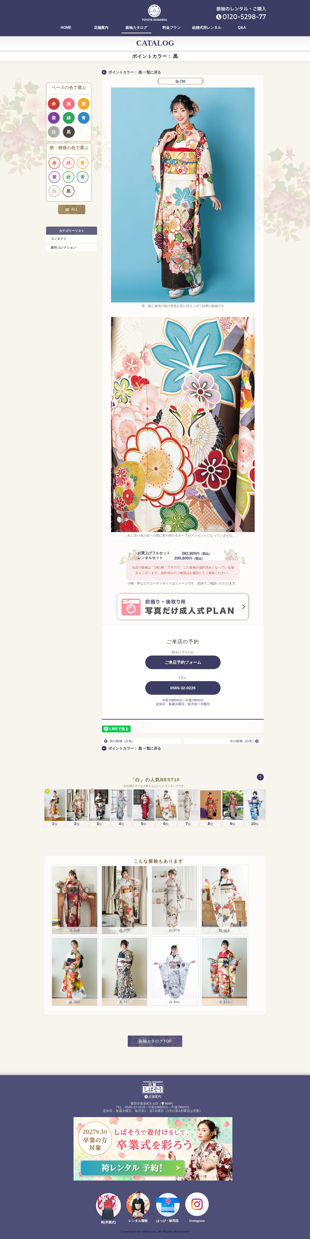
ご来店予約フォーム (183, 662)
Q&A (242, 27)
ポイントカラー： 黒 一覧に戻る (134, 72)
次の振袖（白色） (242, 741)
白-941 (174, 1002)
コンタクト (59, 238)
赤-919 (224, 1002)
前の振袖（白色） (122, 741)
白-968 (224, 930)
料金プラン (171, 27)
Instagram (197, 1220)
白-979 (124, 930)
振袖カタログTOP (155, 1041)
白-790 (180, 81)
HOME (66, 27)
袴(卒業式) (108, 1222)
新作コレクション (63, 247)
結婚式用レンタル (206, 27)
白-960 (74, 1002)
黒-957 (124, 1002)
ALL (74, 209)
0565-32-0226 (183, 688)
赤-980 (74, 930)
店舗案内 (101, 27)
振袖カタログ (136, 27)
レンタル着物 (138, 1220)
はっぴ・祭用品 (167, 1220)
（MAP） (166, 1103)
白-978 (174, 930)
